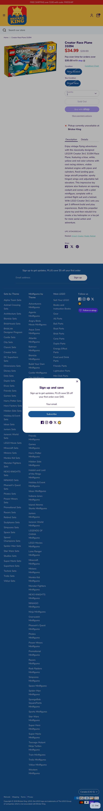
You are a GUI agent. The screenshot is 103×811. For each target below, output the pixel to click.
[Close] (77, 381)
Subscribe (52, 414)
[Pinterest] (50, 422)
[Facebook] (42, 422)
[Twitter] (55, 422)
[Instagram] (46, 422)
